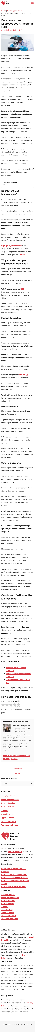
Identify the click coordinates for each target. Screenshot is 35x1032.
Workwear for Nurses (9, 825)
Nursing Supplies (8, 803)
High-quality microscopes (11, 246)
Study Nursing (6, 814)
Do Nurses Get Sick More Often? (14, 874)
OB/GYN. (22, 255)
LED (22, 289)
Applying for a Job (8, 796)
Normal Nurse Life (15, 851)
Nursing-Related (7, 807)
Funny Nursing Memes (10, 799)
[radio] (3, 705)
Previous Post (17, 768)
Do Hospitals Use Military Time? (13, 886)
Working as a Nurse (8, 821)
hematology (23, 375)
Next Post (17, 773)
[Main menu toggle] (32, 3)
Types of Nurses (7, 818)
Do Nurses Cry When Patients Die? (14, 877)
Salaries (4, 810)
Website (14, 758)
